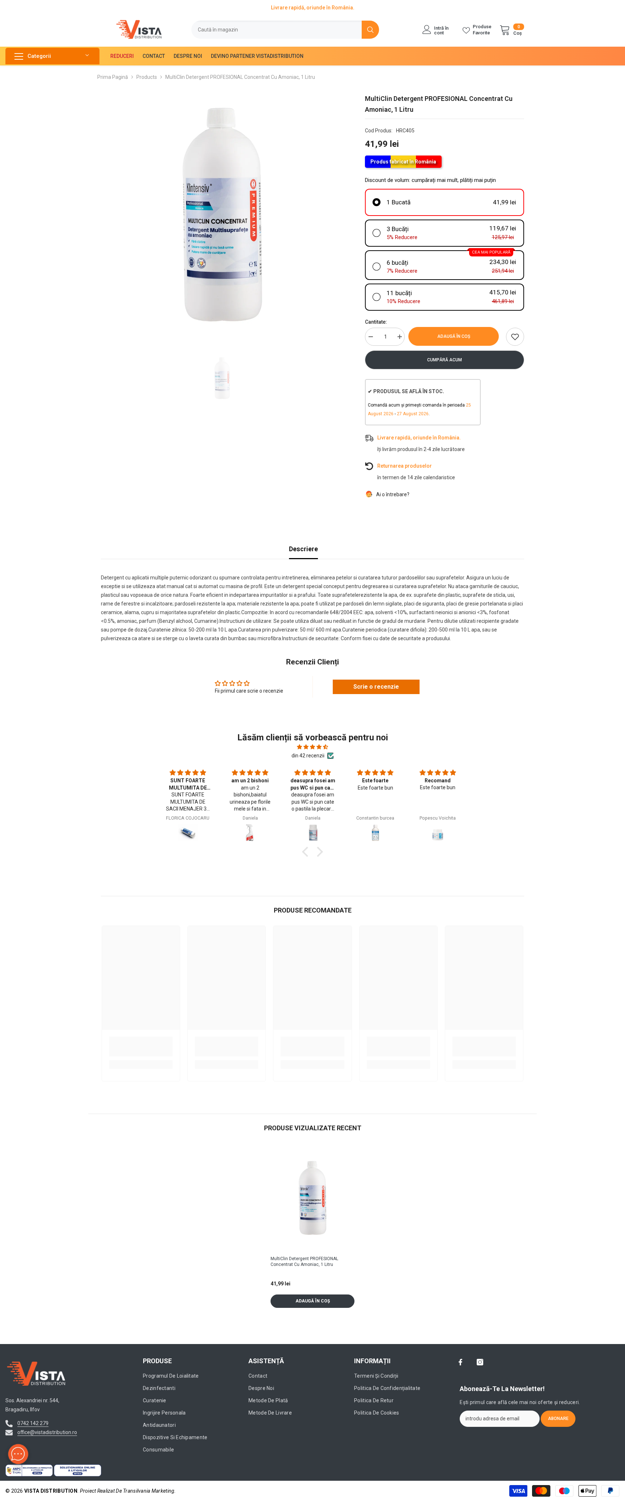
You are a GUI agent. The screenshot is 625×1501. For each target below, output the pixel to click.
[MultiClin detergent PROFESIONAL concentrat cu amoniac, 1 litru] (312, 1198)
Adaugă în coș (455, 336)
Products (146, 77)
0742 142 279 (32, 1423)
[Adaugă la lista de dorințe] (515, 337)
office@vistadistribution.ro (47, 1432)
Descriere (303, 549)
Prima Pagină (112, 77)
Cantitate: (376, 322)
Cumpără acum (444, 359)
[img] (312, 747)
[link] (141, 1046)
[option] (222, 214)
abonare (558, 1418)
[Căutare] (285, 30)
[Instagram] (480, 1362)
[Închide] (138, 1460)
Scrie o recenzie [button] (376, 686)
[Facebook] (460, 1362)
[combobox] (276, 30)
